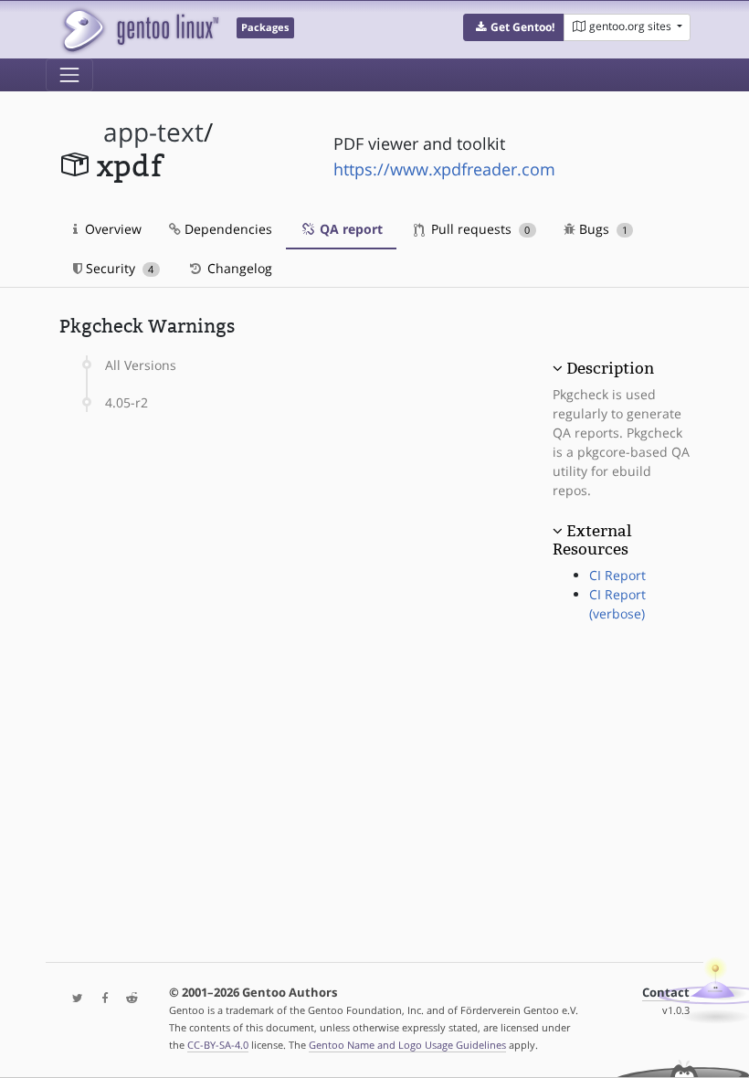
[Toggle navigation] (69, 74)
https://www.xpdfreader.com (444, 169)
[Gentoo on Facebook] (100, 999)
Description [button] (610, 368)
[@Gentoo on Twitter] (73, 999)
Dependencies (226, 229)
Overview (111, 229)
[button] (513, 27)
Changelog (238, 268)
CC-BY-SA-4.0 (217, 1045)
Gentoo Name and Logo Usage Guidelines (407, 1045)
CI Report (617, 575)
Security (117, 268)
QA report (349, 229)
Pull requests (478, 229)
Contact (666, 992)
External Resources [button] (592, 540)
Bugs (601, 229)
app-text (153, 132)
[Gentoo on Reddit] (127, 999)
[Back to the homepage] (139, 29)
